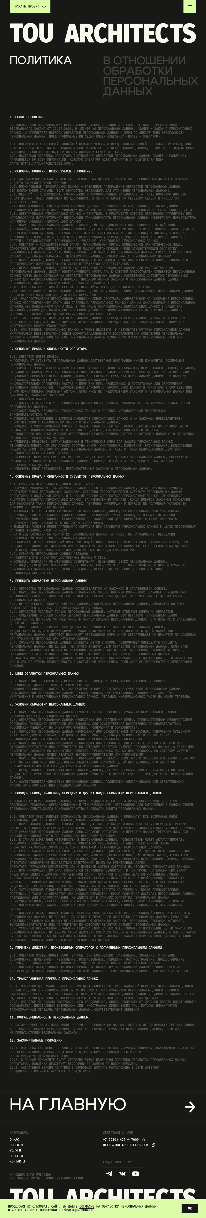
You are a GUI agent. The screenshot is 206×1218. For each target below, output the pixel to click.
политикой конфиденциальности (66, 1210)
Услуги (15, 1150)
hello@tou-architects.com (125, 1145)
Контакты (17, 1161)
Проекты (16, 1145)
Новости (16, 1156)
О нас (14, 1140)
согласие (86, 1206)
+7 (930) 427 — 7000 (121, 1140)
